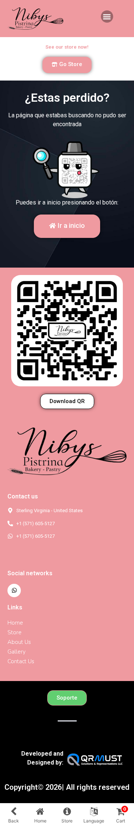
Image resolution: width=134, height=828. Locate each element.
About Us (19, 642)
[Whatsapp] (14, 590)
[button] (107, 16)
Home (15, 622)
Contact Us (20, 661)
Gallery (16, 651)
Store (14, 632)
